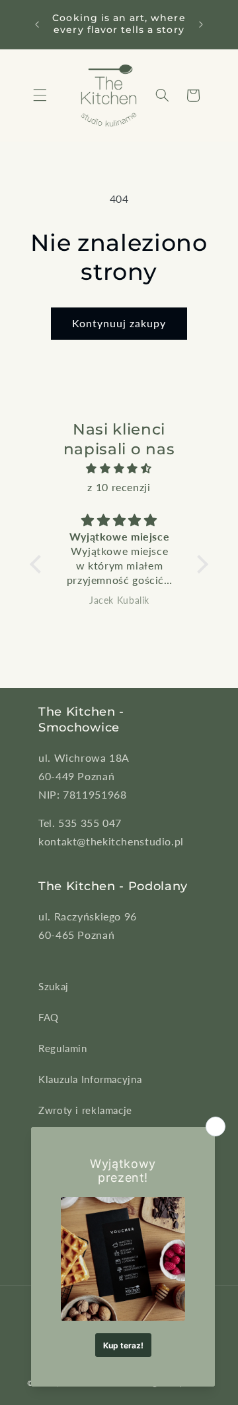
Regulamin (62, 1048)
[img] (119, 468)
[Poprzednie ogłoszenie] (37, 24)
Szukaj (53, 986)
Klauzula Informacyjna (89, 1079)
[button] (39, 95)
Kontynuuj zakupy (119, 323)
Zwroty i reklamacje (85, 1110)
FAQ (48, 1017)
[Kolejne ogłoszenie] (201, 24)
